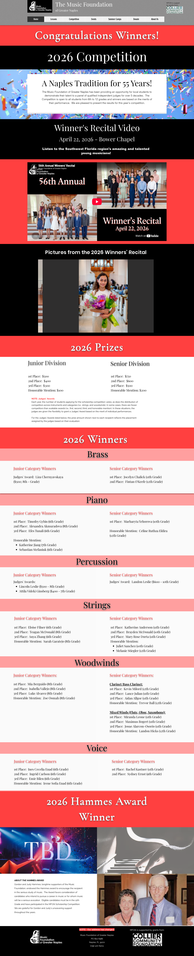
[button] (96, 296)
